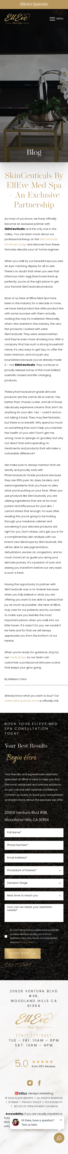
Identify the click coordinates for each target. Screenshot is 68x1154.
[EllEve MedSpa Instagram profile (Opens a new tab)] (30, 1083)
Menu (59, 18)
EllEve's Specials (34, 4)
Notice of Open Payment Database (36, 1107)
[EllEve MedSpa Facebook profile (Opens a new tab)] (39, 1083)
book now (19, 953)
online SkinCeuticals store (22, 701)
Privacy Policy (27, 942)
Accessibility (53, 1102)
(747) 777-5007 (18, 965)
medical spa (18, 657)
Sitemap (13, 1102)
